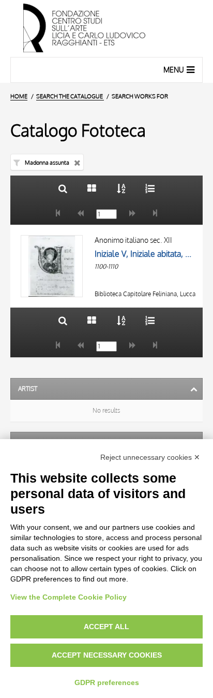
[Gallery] (91, 188)
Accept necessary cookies (107, 655)
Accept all (106, 626)
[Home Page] (106, 28)
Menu (173, 69)
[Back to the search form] (63, 188)
